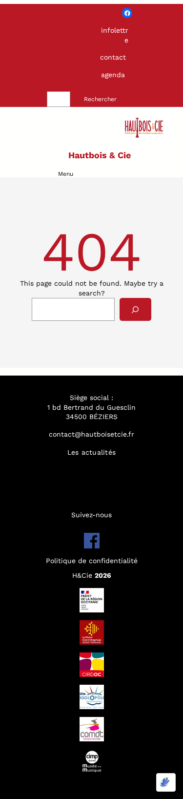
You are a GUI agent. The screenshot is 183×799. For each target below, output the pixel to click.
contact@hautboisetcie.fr (91, 434)
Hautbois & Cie (99, 155)
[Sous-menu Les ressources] (118, 497)
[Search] (135, 309)
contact (113, 57)
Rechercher (100, 99)
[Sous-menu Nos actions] (112, 482)
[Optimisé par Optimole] (166, 782)
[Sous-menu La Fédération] (116, 467)
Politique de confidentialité (92, 561)
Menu (65, 173)
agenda (113, 75)
